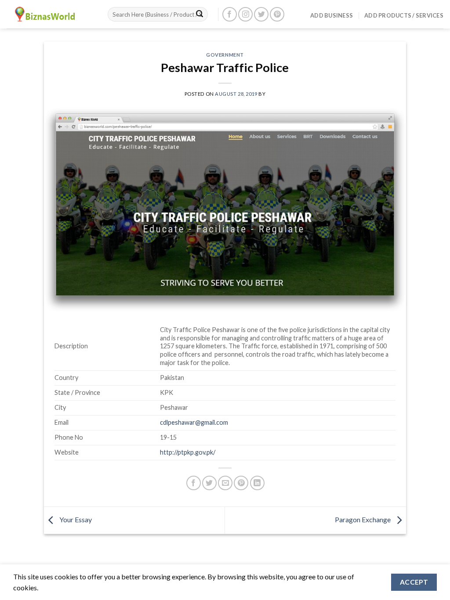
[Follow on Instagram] (245, 14)
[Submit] (199, 14)
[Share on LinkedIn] (257, 483)
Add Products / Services (403, 15)
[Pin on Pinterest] (241, 483)
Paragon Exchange (363, 519)
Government (225, 55)
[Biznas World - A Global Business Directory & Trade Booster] (50, 14)
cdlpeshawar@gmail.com (194, 422)
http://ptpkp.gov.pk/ (187, 452)
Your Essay (75, 519)
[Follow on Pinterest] (277, 14)
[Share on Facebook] (193, 483)
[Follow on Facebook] (229, 14)
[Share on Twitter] (209, 483)
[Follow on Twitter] (261, 14)
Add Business (331, 15)
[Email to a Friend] (225, 483)
